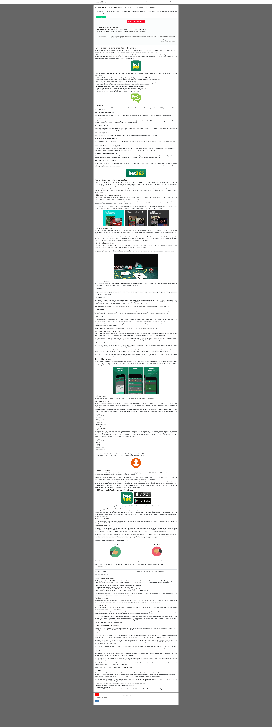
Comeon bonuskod (127, 667)
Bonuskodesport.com (171, 2)
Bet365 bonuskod (143, 2)
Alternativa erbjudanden (156, 2)
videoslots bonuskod (149, 681)
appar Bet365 (115, 511)
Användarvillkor (127, 695)
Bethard (109, 630)
